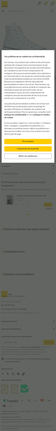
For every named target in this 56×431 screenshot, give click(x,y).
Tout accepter (28, 141)
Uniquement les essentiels (28, 149)
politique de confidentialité (15, 115)
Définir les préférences (28, 156)
